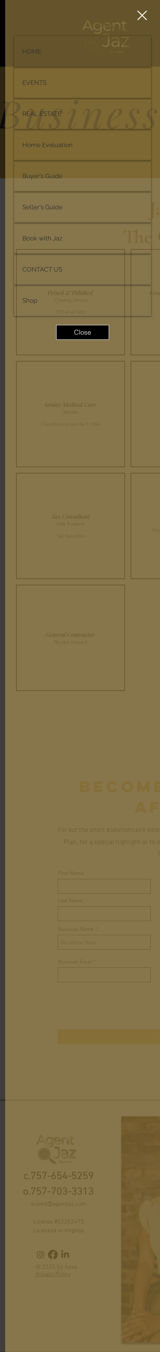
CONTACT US (42, 269)
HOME (31, 51)
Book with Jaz (42, 238)
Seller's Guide (42, 207)
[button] (142, 15)
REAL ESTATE (41, 113)
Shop (29, 300)
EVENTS (34, 82)
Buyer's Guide (42, 176)
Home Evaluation (47, 145)
